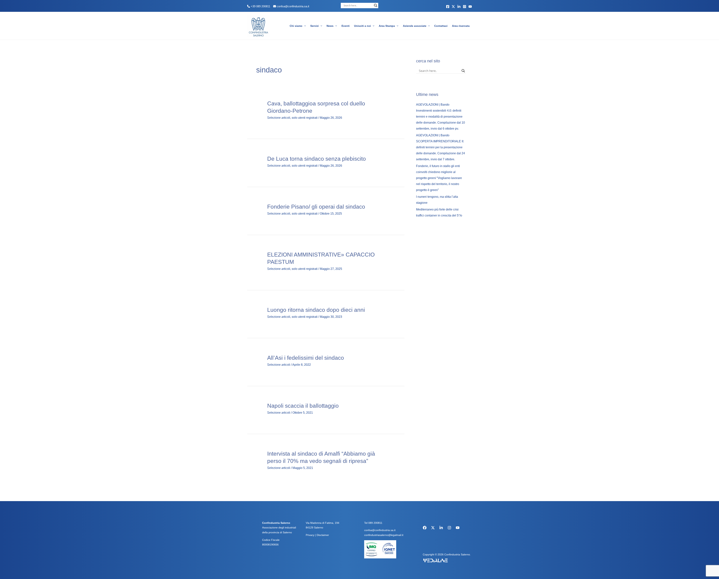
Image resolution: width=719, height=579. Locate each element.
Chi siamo (296, 25)
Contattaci (441, 25)
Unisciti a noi (362, 25)
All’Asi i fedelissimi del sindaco (305, 358)
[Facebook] (447, 6)
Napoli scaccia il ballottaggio (303, 406)
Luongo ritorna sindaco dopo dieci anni (316, 310)
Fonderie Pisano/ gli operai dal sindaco (316, 207)
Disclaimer (323, 534)
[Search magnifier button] (375, 5)
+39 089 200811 (260, 6)
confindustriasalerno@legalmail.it (383, 534)
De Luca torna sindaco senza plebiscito (316, 159)
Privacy (310, 534)
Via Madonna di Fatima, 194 (322, 522)
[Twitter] (453, 6)
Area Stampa (387, 25)
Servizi (314, 25)
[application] (304, 26)
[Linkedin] (459, 6)
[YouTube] (470, 6)
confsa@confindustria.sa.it (293, 6)
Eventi (346, 25)
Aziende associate (414, 25)
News (330, 25)
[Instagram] (464, 6)
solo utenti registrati (305, 117)
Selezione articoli (278, 117)
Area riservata (461, 25)
